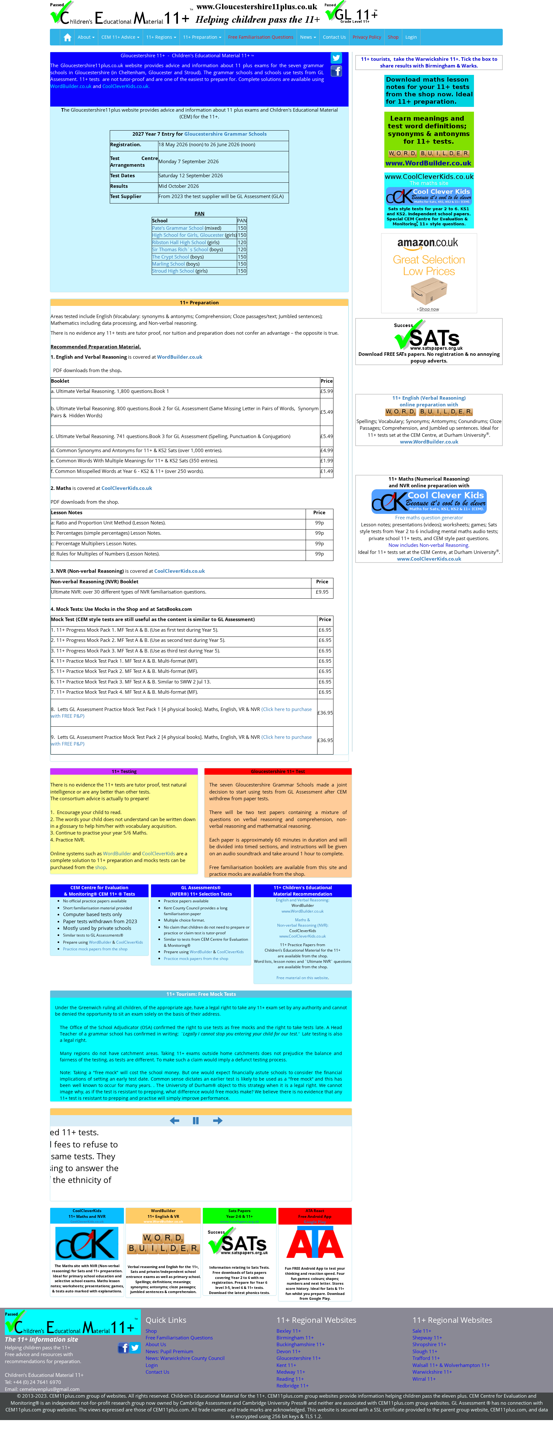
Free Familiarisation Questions (260, 37)
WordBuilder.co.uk (179, 357)
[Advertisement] (429, 379)
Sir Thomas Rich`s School (180, 249)
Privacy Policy (367, 37)
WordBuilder (117, 853)
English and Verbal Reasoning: (302, 900)
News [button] (306, 37)
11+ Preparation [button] (200, 37)
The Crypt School (170, 256)
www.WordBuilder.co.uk (303, 911)
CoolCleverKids (158, 853)
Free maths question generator (429, 517)
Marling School (168, 263)
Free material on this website (302, 977)
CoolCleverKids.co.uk (87, 1221)
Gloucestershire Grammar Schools (225, 134)
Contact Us (334, 37)
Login (411, 37)
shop (100, 867)
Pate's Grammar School (178, 228)
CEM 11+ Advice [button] (118, 37)
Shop (393, 37)
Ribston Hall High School (179, 242)
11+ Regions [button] (159, 37)
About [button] (84, 37)
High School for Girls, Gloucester (188, 235)
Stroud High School (173, 271)
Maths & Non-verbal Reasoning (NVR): (302, 922)
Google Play (315, 1222)
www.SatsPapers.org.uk (239, 1221)
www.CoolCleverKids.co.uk (302, 936)
